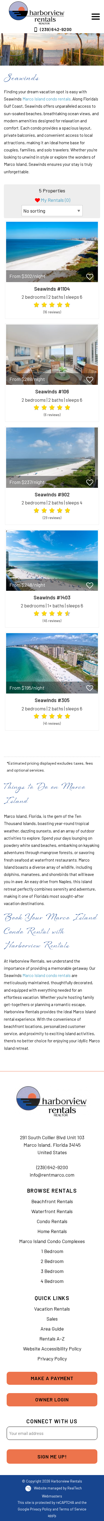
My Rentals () (55, 200)
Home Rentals (52, 1231)
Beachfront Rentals (52, 1201)
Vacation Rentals (52, 1309)
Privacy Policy (52, 1358)
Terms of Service (72, 1509)
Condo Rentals (52, 1221)
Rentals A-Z (52, 1339)
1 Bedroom (52, 1251)
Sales (52, 1319)
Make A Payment (52, 1378)
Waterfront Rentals (52, 1211)
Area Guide (52, 1329)
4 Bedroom (52, 1281)
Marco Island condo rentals (46, 98)
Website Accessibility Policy (52, 1348)
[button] (95, 16)
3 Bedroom (52, 1271)
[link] (52, 270)
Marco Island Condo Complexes (52, 1241)
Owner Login (52, 1399)
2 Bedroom (52, 1261)
